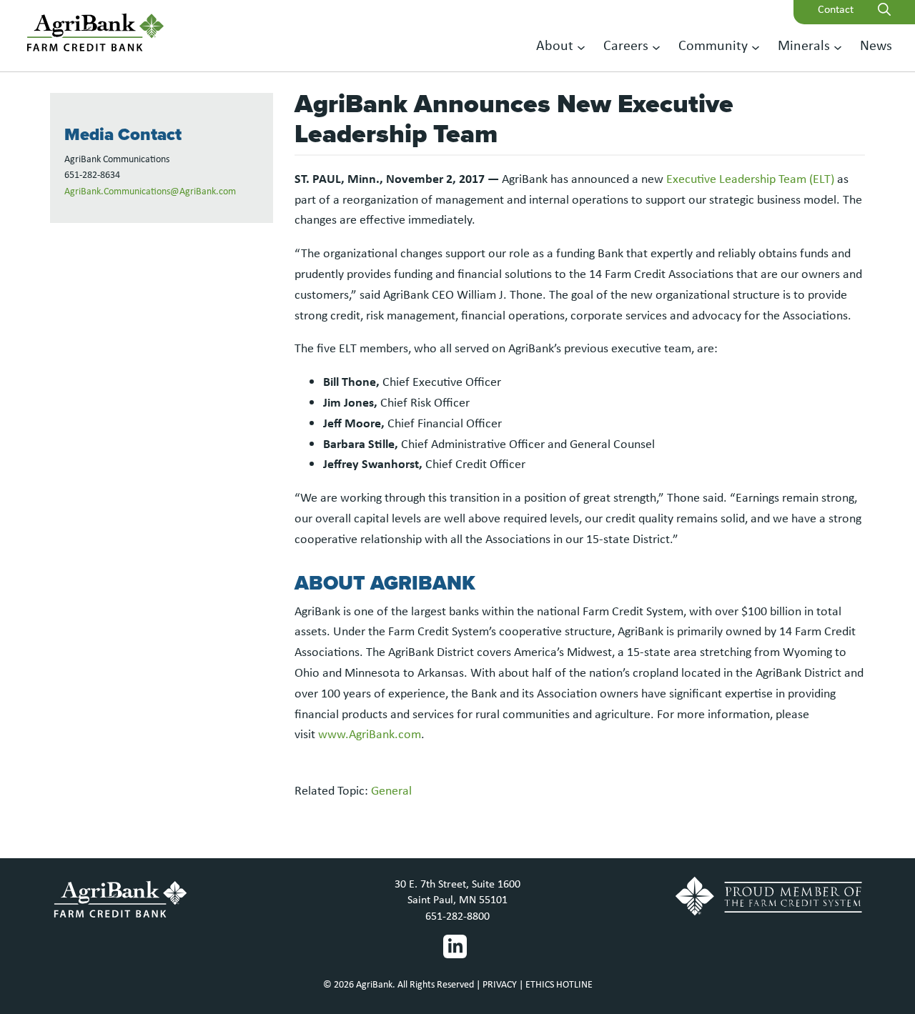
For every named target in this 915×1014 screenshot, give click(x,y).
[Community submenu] (755, 46)
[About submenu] (581, 46)
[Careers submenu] (656, 46)
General (391, 790)
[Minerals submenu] (838, 46)
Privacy (500, 984)
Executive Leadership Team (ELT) (750, 178)
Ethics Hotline (559, 984)
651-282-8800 (457, 915)
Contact (836, 8)
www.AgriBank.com (369, 733)
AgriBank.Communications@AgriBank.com (150, 190)
